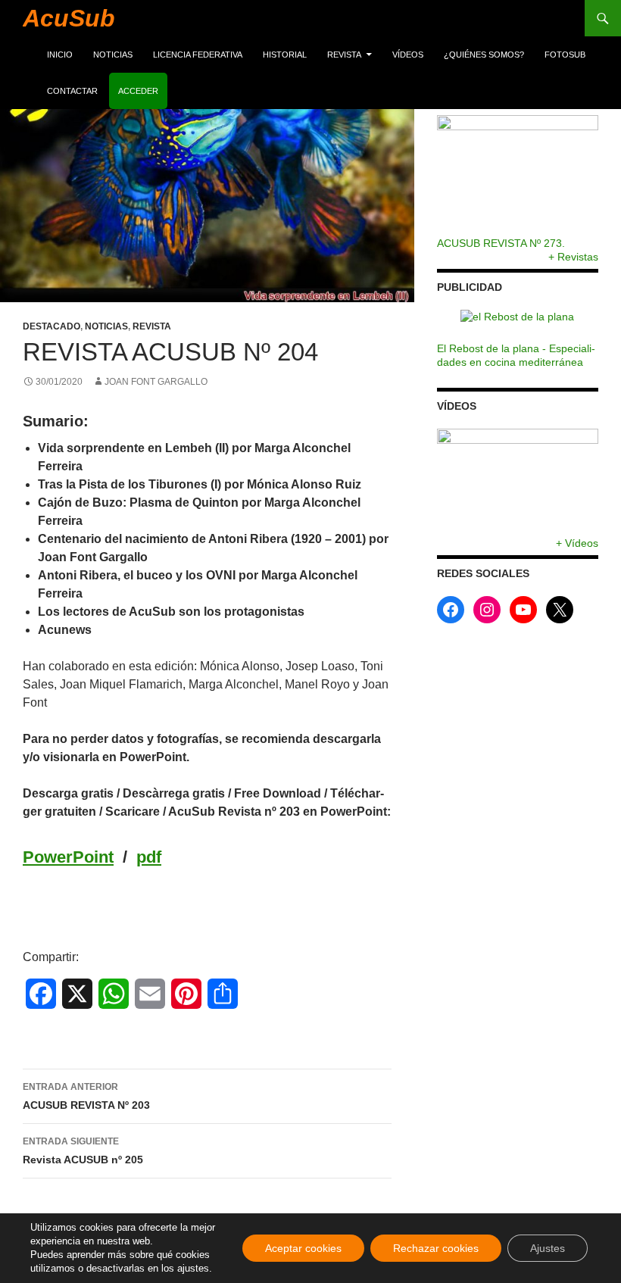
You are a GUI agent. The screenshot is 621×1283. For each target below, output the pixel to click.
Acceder (138, 90)
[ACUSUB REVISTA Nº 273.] (517, 175)
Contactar (72, 90)
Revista (344, 54)
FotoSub (565, 54)
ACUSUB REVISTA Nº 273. (501, 243)
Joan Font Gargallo (156, 381)
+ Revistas (573, 257)
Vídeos (407, 54)
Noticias (113, 54)
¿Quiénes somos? (484, 54)
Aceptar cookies (303, 1248)
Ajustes (547, 1248)
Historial (285, 54)
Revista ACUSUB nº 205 (83, 1151)
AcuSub (69, 18)
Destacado (51, 326)
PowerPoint (68, 857)
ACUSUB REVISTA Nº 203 (86, 1096)
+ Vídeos (577, 543)
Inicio (60, 54)
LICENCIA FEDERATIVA (197, 54)
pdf (148, 857)
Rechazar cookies (436, 1248)
